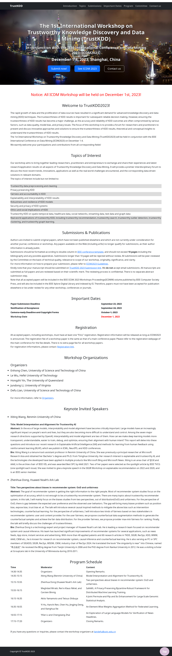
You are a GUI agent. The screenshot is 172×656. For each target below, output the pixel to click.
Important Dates (113, 5)
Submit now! (59, 68)
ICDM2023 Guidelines (97, 263)
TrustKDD (16, 6)
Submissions (94, 5)
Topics (82, 5)
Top (164, 651)
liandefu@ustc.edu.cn (105, 631)
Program (128, 5)
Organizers (47, 397)
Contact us (155, 5)
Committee (141, 5)
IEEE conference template (90, 251)
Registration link (65, 346)
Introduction (70, 5)
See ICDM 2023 (87, 68)
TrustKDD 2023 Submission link (85, 267)
